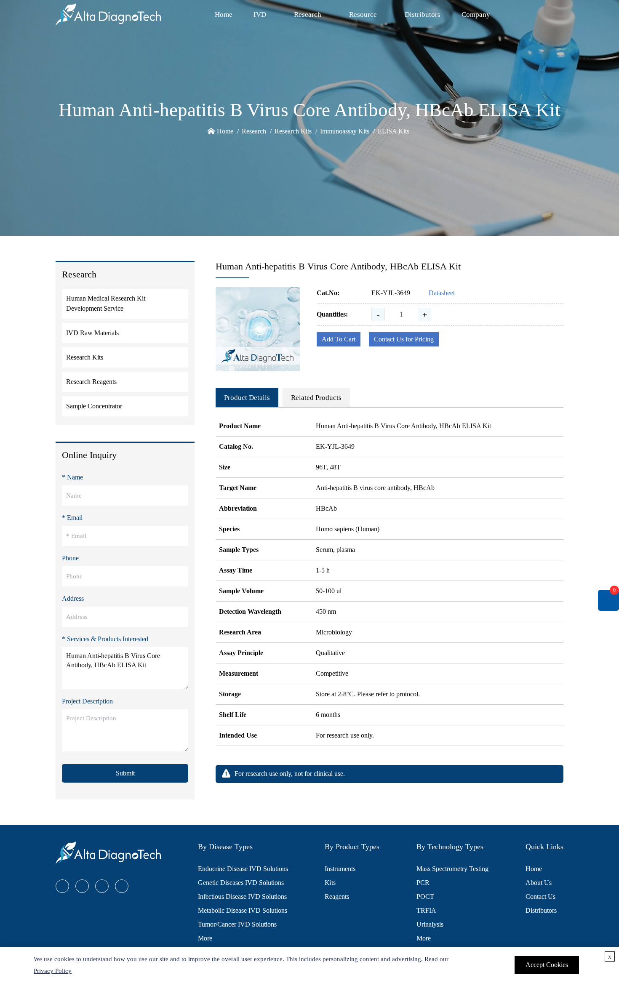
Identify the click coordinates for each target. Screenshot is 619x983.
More (205, 938)
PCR (423, 882)
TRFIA (426, 910)
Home (223, 15)
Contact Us (540, 896)
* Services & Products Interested (105, 638)
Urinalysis (429, 924)
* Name (72, 477)
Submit (125, 773)
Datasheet (442, 292)
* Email (72, 517)
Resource (363, 15)
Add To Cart (338, 339)
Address (73, 598)
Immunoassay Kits (344, 131)
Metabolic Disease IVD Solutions (242, 910)
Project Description (87, 701)
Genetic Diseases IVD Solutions (241, 882)
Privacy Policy (53, 970)
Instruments (340, 868)
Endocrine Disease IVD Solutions (243, 868)
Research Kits (293, 131)
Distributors (422, 15)
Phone (70, 558)
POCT (425, 896)
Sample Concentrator (94, 406)
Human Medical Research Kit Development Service (105, 303)
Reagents (337, 896)
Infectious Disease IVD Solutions (242, 896)
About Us (539, 882)
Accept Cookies (547, 964)
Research (307, 15)
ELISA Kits (393, 131)
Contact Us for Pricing (404, 339)
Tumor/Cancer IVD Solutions (237, 924)
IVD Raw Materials (92, 332)
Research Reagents (91, 381)
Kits (330, 882)
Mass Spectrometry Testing (452, 868)
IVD (259, 15)
